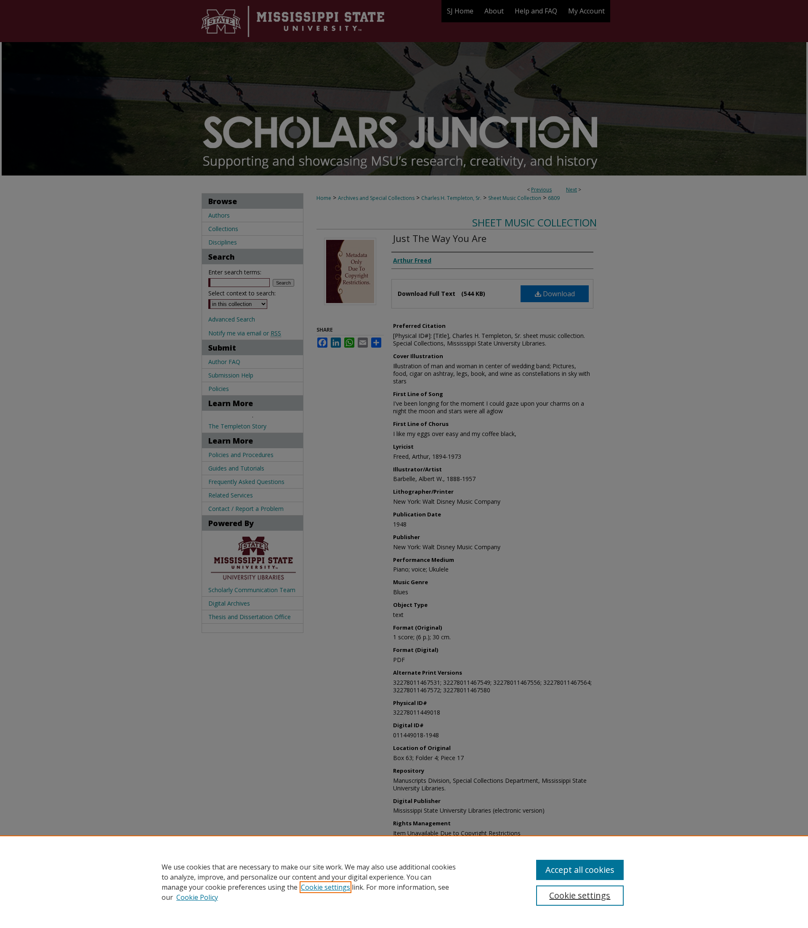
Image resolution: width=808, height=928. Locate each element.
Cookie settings (325, 887)
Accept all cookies (579, 869)
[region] (404, 881)
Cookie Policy (197, 897)
